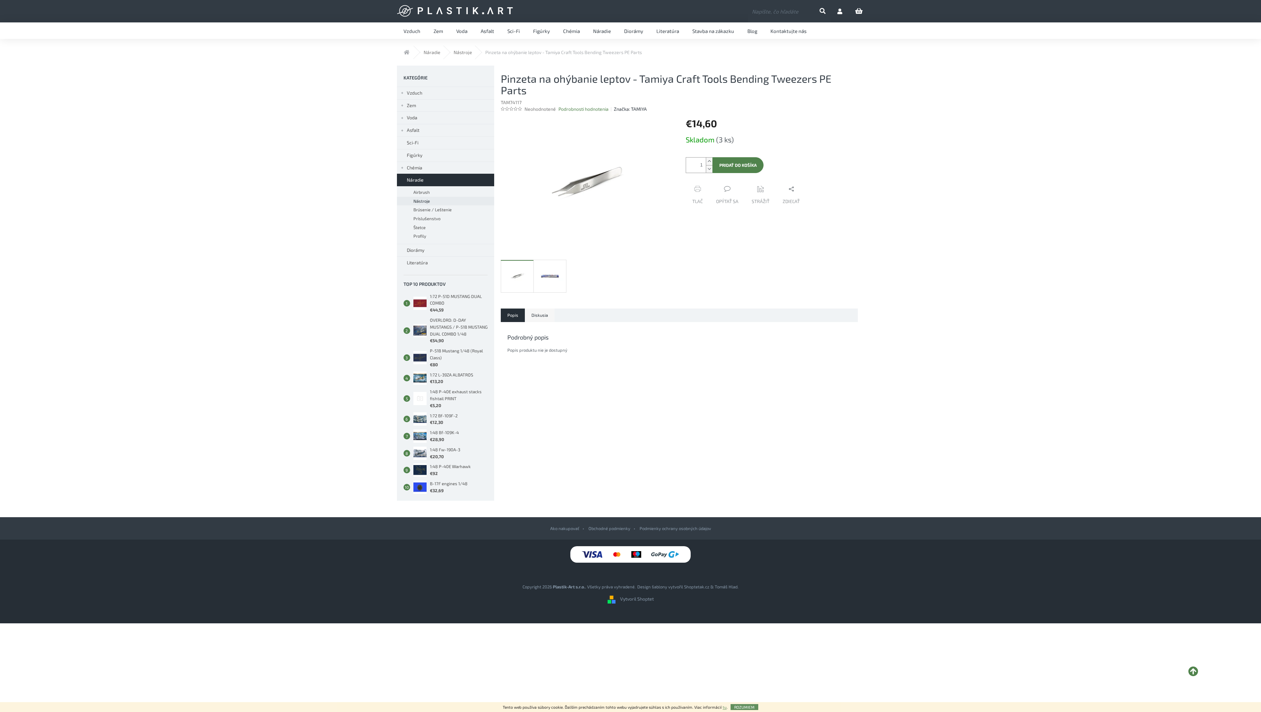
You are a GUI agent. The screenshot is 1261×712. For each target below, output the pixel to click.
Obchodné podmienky (609, 528)
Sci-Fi (412, 142)
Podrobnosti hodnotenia (583, 109)
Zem (411, 105)
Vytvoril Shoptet (637, 599)
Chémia (414, 167)
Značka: (630, 109)
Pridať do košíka (738, 165)
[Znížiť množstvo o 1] (709, 169)
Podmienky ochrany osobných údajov (675, 528)
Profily (419, 236)
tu (725, 707)
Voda (412, 117)
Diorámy (415, 250)
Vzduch (414, 93)
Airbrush (421, 192)
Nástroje (421, 201)
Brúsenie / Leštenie (432, 209)
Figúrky (414, 155)
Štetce (419, 227)
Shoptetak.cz (696, 586)
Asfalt (413, 130)
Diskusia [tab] (539, 315)
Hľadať (828, 11)
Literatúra (417, 262)
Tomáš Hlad (726, 586)
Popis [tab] (512, 315)
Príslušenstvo (426, 218)
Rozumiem (744, 707)
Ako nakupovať (564, 528)
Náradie (415, 180)
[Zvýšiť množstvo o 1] (709, 161)
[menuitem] (412, 30)
